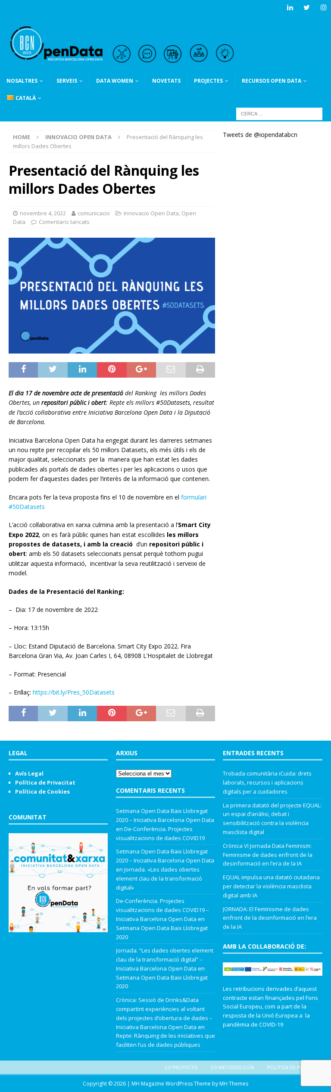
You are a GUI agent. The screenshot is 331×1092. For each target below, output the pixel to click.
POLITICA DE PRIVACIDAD (296, 1067)
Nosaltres (21, 80)
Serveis (66, 80)
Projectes (208, 80)
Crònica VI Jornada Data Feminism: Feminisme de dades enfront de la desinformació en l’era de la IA (267, 855)
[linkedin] (289, 7)
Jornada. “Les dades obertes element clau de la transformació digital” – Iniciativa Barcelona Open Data (164, 959)
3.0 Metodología (232, 1067)
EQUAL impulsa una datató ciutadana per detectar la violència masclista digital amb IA (271, 886)
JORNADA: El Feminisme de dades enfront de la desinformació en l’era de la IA (270, 918)
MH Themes (233, 1083)
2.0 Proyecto (181, 1067)
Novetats (166, 80)
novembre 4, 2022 (43, 213)
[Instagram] (323, 7)
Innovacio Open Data (151, 213)
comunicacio (94, 213)
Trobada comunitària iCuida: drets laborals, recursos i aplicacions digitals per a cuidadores (267, 782)
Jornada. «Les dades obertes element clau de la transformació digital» (159, 878)
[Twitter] (306, 7)
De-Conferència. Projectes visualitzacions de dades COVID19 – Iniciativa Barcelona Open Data (162, 910)
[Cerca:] (279, 113)
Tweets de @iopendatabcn (260, 134)
